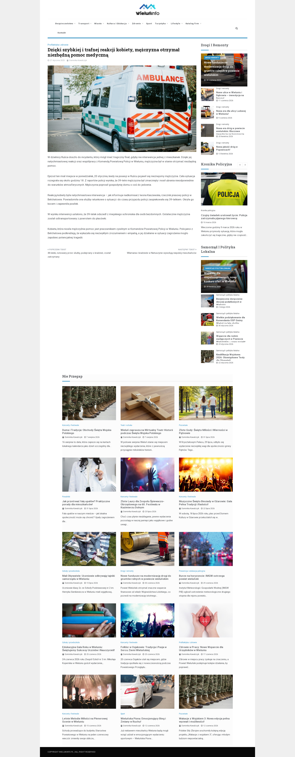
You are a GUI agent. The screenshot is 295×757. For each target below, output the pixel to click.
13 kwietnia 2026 (225, 154)
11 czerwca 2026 (225, 100)
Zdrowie (136, 23)
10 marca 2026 (209, 222)
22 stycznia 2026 (225, 363)
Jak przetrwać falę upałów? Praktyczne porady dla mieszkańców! (86, 503)
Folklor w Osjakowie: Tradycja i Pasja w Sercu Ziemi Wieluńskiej (144, 649)
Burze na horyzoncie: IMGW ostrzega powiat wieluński (201, 577)
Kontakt (62, 33)
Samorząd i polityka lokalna (217, 268)
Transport (83, 23)
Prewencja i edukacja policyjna (192, 571)
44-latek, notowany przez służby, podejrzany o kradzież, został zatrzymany (79, 255)
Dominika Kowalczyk (78, 60)
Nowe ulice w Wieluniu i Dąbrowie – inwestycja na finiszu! (230, 95)
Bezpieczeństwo (64, 23)
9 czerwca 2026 (225, 118)
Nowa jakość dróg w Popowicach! (227, 148)
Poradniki (66, 497)
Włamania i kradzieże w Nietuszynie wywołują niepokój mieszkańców (161, 253)
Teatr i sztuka (126, 425)
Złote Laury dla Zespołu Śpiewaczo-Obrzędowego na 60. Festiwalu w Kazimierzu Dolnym (142, 504)
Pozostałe (183, 425)
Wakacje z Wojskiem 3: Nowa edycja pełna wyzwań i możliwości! (204, 720)
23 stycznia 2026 (225, 344)
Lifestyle (175, 23)
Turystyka (160, 23)
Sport (149, 23)
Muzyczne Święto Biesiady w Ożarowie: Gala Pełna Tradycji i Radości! (205, 503)
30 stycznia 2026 (225, 326)
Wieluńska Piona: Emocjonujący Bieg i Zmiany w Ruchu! (143, 720)
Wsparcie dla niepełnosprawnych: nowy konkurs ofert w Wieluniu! (220, 277)
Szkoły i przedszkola (71, 571)
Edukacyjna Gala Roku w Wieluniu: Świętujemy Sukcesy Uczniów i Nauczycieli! (88, 649)
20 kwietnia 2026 (225, 136)
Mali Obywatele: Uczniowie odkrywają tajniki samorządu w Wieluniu (88, 577)
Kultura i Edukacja (117, 23)
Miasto (98, 23)
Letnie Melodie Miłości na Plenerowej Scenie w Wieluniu (84, 720)
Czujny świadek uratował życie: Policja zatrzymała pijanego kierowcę (224, 217)
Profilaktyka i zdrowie (58, 45)
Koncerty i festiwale (70, 425)
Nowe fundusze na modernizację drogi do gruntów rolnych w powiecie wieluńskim (146, 577)
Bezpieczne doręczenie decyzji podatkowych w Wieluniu (229, 302)
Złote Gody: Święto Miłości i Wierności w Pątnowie (203, 431)
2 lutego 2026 (224, 307)
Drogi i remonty (212, 58)
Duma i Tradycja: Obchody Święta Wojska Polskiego (86, 431)
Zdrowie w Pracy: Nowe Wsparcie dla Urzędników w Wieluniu (201, 649)
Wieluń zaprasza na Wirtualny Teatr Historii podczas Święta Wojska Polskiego (147, 431)
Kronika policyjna (208, 210)
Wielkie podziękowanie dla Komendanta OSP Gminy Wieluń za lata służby (230, 320)
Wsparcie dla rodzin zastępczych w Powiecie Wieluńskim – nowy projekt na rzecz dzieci (230, 340)
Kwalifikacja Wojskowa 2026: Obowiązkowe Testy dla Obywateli (230, 357)
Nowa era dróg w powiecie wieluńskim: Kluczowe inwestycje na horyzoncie (230, 131)
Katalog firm (192, 23)
